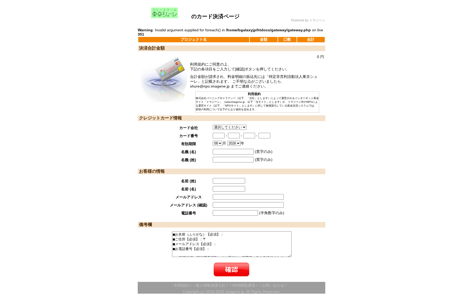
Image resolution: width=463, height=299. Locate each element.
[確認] (231, 269)
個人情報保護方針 (211, 285)
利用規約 (181, 285)
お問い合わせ (273, 285)
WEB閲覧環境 (243, 285)
